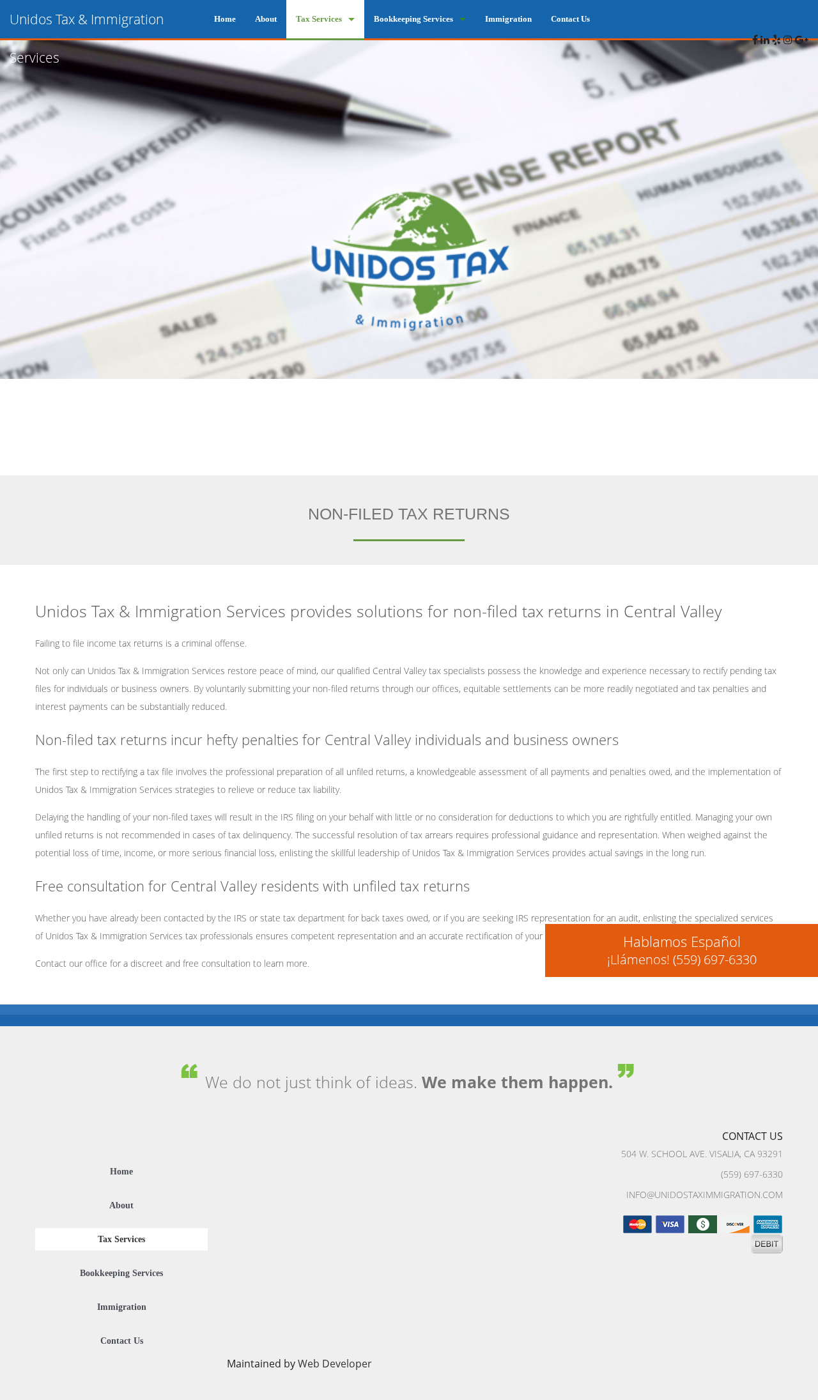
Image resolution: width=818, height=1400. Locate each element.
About (266, 19)
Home (225, 19)
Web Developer (335, 1364)
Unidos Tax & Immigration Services (87, 38)
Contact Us (570, 19)
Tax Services (319, 19)
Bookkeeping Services (413, 19)
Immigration (508, 19)
